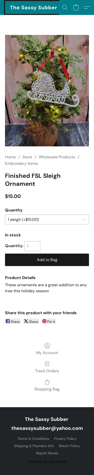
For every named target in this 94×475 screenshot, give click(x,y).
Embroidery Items (21, 163)
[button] (33, 7)
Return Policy (69, 446)
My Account (47, 352)
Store (27, 157)
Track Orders (47, 371)
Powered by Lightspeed (47, 461)
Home (10, 157)
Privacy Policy (65, 438)
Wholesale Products (57, 157)
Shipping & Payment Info (34, 446)
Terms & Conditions (33, 438)
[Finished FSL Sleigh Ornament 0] (47, 90)
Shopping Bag (47, 389)
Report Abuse (47, 453)
